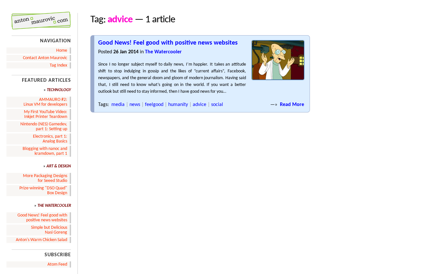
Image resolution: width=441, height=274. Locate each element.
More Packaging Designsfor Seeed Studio (45, 178)
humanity (178, 104)
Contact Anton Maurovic (45, 58)
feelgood (154, 104)
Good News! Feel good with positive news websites (168, 43)
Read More (292, 104)
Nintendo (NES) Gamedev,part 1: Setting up (43, 127)
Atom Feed (57, 264)
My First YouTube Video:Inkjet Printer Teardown (45, 114)
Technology (59, 90)
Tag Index (58, 65)
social (217, 104)
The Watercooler (163, 52)
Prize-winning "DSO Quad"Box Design (43, 190)
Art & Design (58, 166)
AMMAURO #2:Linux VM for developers (45, 102)
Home (61, 50)
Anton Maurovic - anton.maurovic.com (36, 20)
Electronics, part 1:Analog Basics (50, 139)
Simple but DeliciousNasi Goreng (49, 230)
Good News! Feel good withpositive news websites (42, 218)
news (134, 104)
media (118, 104)
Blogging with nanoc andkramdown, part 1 (45, 151)
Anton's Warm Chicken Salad (41, 239)
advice (199, 104)
